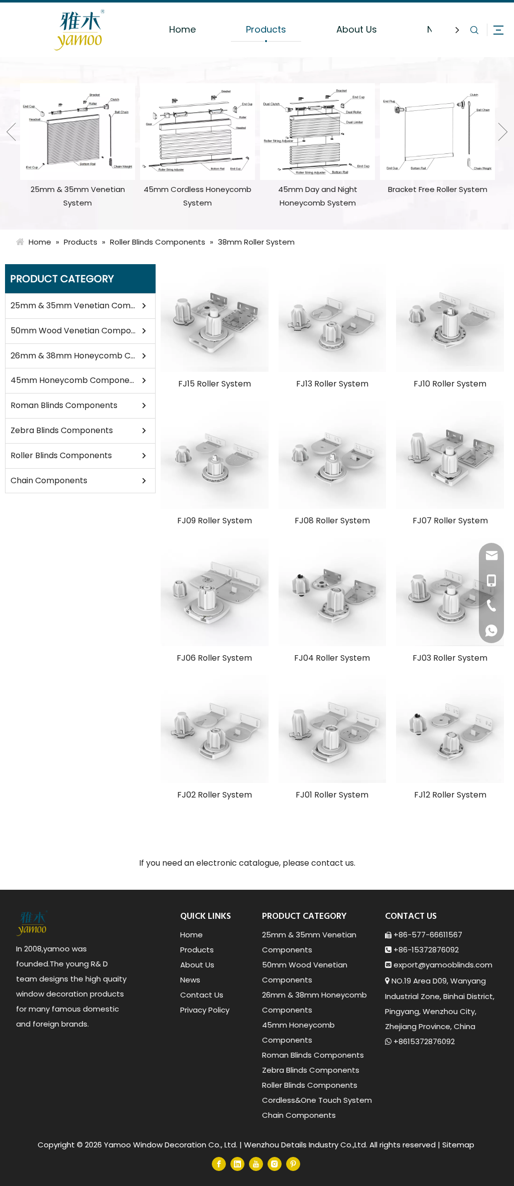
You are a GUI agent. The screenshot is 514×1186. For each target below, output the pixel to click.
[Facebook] (219, 1163)
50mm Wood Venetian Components (73, 330)
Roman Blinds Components (64, 405)
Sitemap (458, 1144)
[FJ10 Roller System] (450, 318)
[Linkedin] (237, 1163)
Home (182, 29)
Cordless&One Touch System (317, 1100)
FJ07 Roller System (450, 520)
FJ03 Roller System (450, 658)
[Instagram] (275, 1163)
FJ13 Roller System (332, 383)
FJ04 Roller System (332, 658)
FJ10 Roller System (450, 383)
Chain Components (49, 480)
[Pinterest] (293, 1163)
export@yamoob (425, 964)
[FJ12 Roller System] (450, 729)
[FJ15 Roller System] (215, 318)
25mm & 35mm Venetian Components (73, 305)
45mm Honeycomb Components (73, 380)
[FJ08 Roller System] (333, 455)
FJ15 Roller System (214, 383)
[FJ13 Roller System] (333, 318)
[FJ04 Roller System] (333, 592)
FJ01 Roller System (332, 795)
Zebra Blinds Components (62, 430)
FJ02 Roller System (214, 795)
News (190, 979)
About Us (356, 29)
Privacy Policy (204, 1010)
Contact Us (201, 995)
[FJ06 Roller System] (215, 592)
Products (266, 29)
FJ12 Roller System (450, 795)
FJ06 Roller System (214, 658)
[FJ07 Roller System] (450, 455)
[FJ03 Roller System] (450, 592)
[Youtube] (256, 1163)
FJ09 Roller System (214, 520)
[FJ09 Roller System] (215, 455)
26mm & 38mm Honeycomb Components (73, 355)
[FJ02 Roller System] (215, 729)
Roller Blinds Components (61, 455)
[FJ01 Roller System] (333, 729)
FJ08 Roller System (332, 520)
